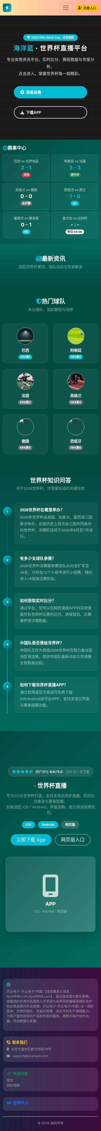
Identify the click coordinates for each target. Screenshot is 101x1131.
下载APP (33, 112)
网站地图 (13, 1085)
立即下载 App (31, 840)
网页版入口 (73, 840)
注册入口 (89, 8)
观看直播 (33, 92)
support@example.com (30, 1056)
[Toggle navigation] (65, 7)
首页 (10, 1080)
